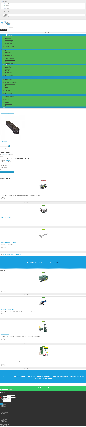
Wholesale (4, 397)
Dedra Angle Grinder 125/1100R (7, 309)
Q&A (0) (3, 144)
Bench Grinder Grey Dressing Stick (7, 113)
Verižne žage (7, 97)
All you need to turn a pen (10, 60)
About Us (4, 394)
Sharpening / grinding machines (11, 82)
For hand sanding (8, 73)
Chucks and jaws (8, 52)
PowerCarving (9, 35)
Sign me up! (11, 389)
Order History (5, 419)
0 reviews (2, 175)
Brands (3, 411)
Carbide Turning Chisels (9, 57)
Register (7, 14)
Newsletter (4, 421)
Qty (0, 169)
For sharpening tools (9, 75)
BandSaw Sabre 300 (5, 334)
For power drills (8, 67)
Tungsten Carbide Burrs (9, 46)
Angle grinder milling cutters (10, 41)
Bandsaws (7, 87)
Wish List (4, 420)
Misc (6, 101)
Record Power (7, 160)
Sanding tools (5, 64)
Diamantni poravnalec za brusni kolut (8, 242)
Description (4, 141)
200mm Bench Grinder (5, 193)
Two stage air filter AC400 (6, 284)
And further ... (5, 94)
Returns (3, 405)
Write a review (7, 175)
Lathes (6, 50)
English (8, 8)
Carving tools (7, 99)
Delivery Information (6, 396)
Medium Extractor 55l (5, 358)
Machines (5, 78)
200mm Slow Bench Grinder (6, 217)
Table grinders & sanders (10, 84)
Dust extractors (8, 85)
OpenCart (7, 424)
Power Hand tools (8, 79)
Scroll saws (7, 88)
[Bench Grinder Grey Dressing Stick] (12, 139)
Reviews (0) (4, 142)
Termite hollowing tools (9, 58)
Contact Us (4, 404)
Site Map (4, 406)
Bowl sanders (7, 69)
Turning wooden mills (9, 61)
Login (6, 15)
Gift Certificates (5, 412)
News (7, 34)
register (7, 154)
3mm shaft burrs (8, 44)
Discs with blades (8, 37)
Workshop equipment (9, 96)
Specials (3, 413)
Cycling (6, 105)
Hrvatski (8, 5)
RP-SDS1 (17, 254)
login (4, 154)
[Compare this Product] (2, 156)
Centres (6, 53)
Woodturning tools (8, 55)
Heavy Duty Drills (8, 93)
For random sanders (9, 72)
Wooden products (8, 104)
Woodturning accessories (10, 63)
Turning (4, 49)
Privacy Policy (4, 399)
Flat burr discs (8, 38)
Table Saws (7, 90)
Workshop (7, 102)
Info (4, 107)
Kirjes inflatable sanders (9, 70)
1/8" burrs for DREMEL (9, 48)
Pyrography (5, 76)
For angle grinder (8, 66)
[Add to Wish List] (1, 156)
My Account (4, 418)
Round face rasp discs (9, 40)
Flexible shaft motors (9, 81)
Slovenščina (10, 3)
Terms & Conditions (6, 398)
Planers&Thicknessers (9, 92)
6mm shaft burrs (8, 43)
